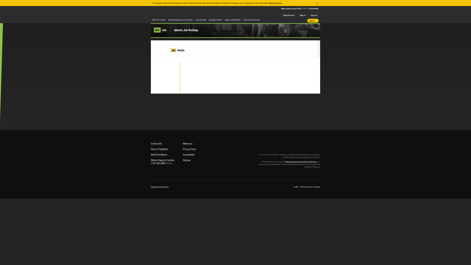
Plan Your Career (159, 20)
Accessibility (189, 154)
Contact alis (156, 143)
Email (174, 89)
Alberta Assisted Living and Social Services (301, 161)
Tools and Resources (251, 20)
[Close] (317, 3)
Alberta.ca (187, 143)
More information (275, 3)
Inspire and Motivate (233, 20)
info (161, 30)
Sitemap (186, 159)
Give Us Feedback (159, 148)
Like (300, 20)
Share (291, 20)
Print (304, 20)
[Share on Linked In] (174, 81)
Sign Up (314, 15)
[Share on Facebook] (174, 73)
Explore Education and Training (180, 20)
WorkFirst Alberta (159, 154)
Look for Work (200, 20)
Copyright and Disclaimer (160, 187)
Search (311, 21)
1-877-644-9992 (313, 9)
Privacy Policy (189, 148)
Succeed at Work (215, 20)
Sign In (302, 15)
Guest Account (288, 15)
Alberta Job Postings (186, 30)
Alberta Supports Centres (162, 159)
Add (295, 20)
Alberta (160, 12)
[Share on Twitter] (174, 65)
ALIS (177, 12)
